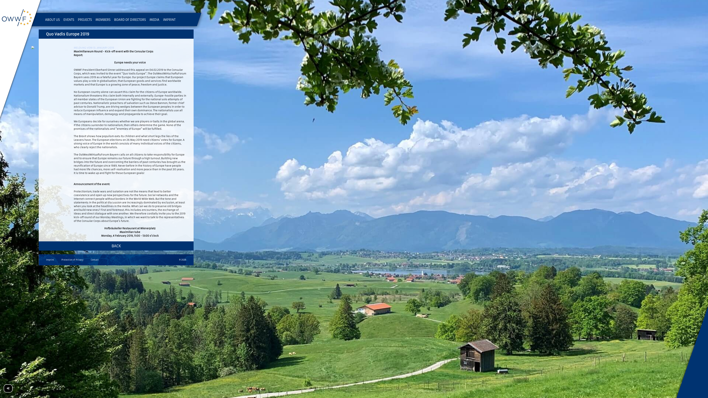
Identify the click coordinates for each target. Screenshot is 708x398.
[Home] (20, 18)
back (116, 246)
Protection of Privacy (72, 260)
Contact (95, 260)
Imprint (50, 260)
